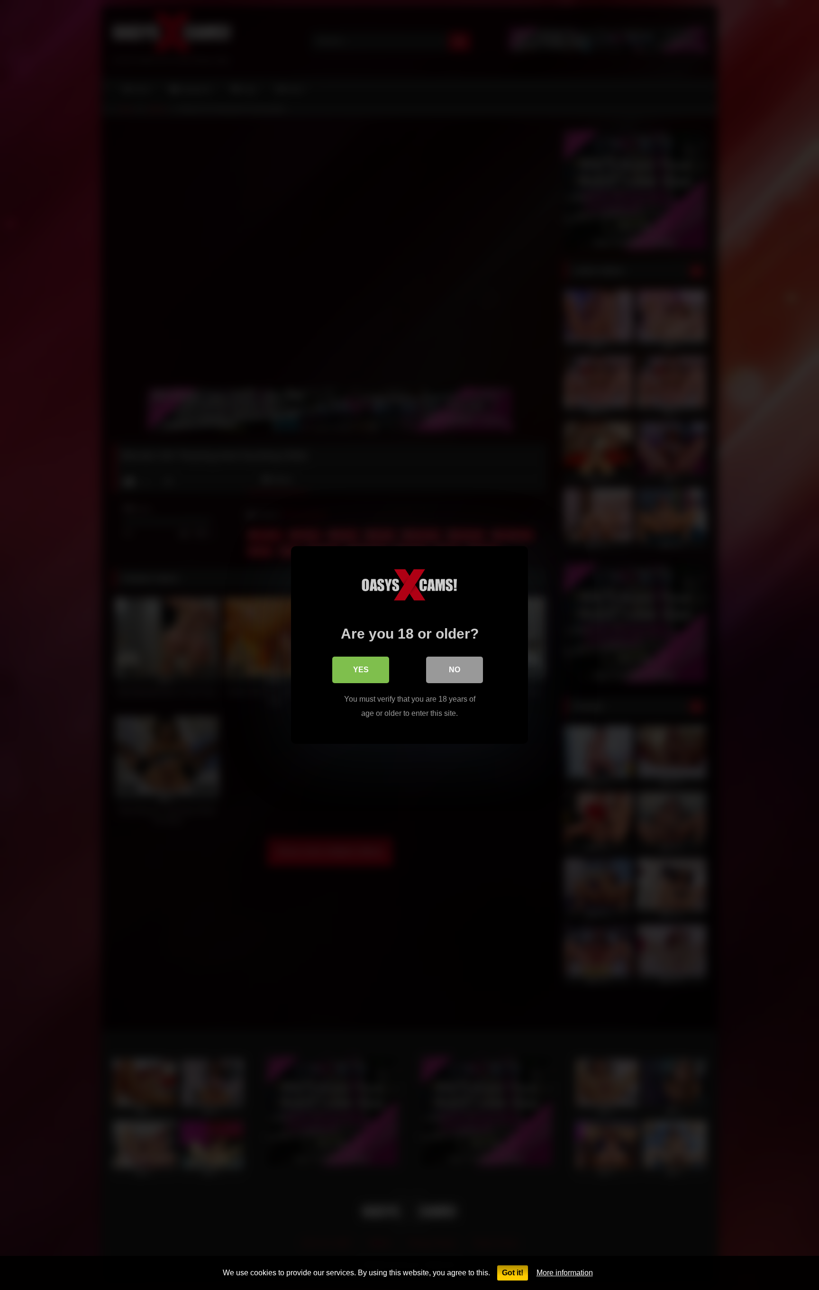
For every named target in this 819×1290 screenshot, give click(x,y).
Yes (361, 670)
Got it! (512, 1273)
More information (565, 1273)
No (454, 670)
